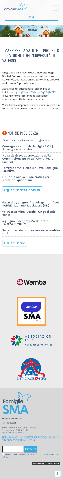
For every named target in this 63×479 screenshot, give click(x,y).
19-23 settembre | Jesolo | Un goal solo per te (29, 213)
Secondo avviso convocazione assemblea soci (31, 231)
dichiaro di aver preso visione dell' (30, 455)
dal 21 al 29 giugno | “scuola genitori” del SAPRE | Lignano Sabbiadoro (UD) (30, 204)
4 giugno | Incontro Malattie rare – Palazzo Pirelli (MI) (26, 222)
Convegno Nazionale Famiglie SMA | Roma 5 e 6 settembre (27, 148)
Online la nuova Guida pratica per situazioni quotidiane (25, 178)
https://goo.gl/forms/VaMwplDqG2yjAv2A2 (31, 92)
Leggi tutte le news (14, 243)
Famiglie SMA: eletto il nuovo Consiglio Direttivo (30, 169)
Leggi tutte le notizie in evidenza (22, 190)
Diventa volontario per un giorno (25, 140)
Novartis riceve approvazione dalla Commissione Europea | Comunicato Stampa (27, 158)
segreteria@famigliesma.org (14, 432)
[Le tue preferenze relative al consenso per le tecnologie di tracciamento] (58, 474)
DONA (31, 17)
